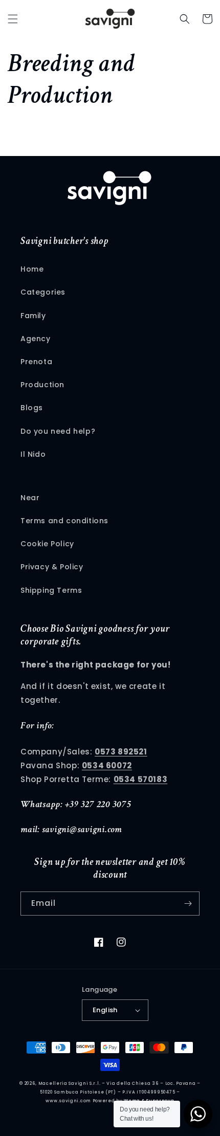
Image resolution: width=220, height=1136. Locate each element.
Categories (42, 292)
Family (33, 315)
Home (31, 269)
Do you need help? (57, 431)
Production (42, 385)
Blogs (31, 408)
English (105, 1010)
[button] (13, 19)
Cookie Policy (47, 544)
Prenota (36, 362)
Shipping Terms (51, 590)
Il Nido (33, 454)
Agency (35, 338)
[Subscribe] (188, 904)
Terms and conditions (64, 521)
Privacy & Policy (51, 567)
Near (29, 498)
